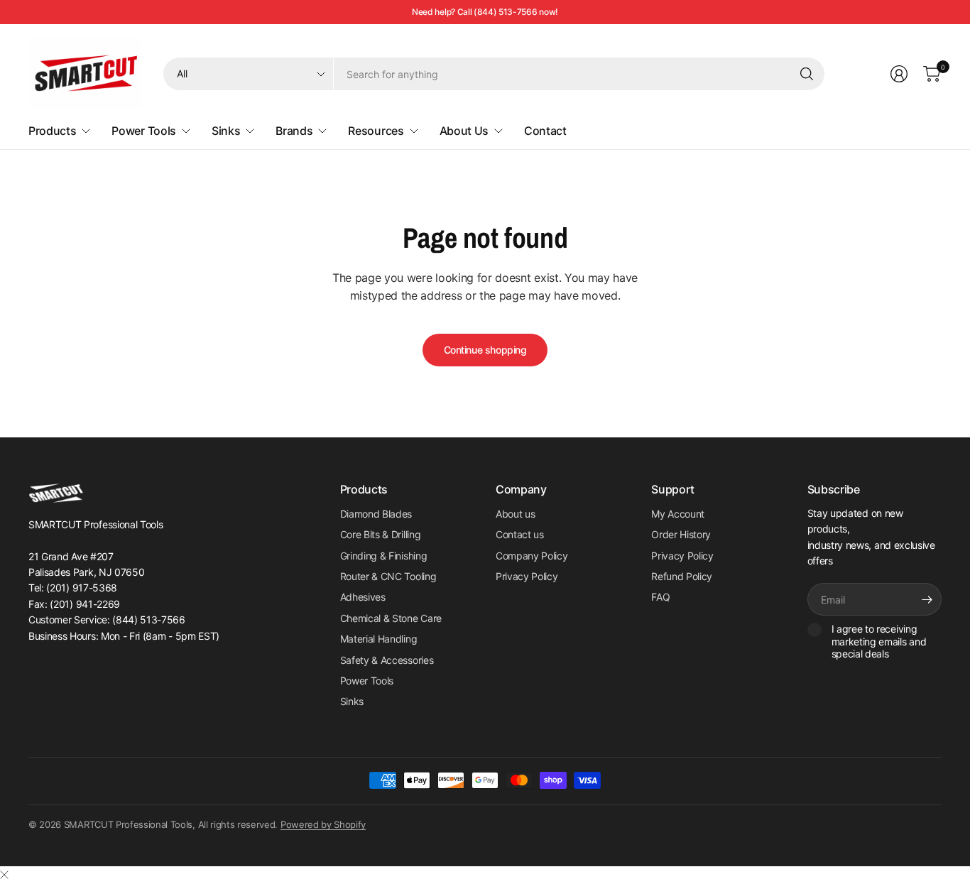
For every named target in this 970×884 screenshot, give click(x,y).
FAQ (660, 597)
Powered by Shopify (323, 824)
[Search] (806, 74)
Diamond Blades (376, 514)
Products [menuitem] (52, 131)
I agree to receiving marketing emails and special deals (879, 641)
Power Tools (366, 681)
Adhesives (363, 597)
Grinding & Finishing (383, 556)
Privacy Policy (527, 576)
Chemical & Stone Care (391, 618)
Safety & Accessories (387, 660)
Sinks (352, 701)
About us (515, 514)
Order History (681, 534)
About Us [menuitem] (464, 131)
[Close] (4, 874)
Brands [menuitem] (294, 131)
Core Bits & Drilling (380, 534)
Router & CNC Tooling (388, 576)
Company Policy (532, 556)
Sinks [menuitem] (226, 131)
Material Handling (379, 639)
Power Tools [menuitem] (143, 131)
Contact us (520, 534)
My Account (677, 514)
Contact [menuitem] (545, 131)
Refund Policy (681, 576)
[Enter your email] (927, 599)
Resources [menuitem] (375, 131)
